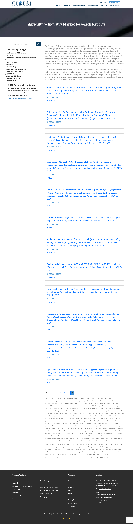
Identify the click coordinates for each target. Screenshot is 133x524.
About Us (71, 481)
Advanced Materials (13, 78)
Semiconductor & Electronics (16, 53)
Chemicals (9, 64)
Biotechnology (11, 67)
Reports (70, 490)
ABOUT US (66, 6)
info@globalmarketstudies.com (106, 494)
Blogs (70, 493)
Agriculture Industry (47, 493)
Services (71, 487)
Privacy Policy (72, 500)
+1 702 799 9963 (105, 489)
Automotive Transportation (49, 487)
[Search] (38, 44)
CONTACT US (114, 6)
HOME (58, 6)
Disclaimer (71, 506)
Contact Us (71, 497)
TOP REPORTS (93, 6)
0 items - (102, 2)
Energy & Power (11, 62)
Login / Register (115, 2)
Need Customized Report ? (17, 98)
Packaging (9, 55)
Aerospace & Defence (13, 76)
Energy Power (17, 499)
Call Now (29, 98)
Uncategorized (11, 80)
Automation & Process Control (16, 71)
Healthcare (10, 60)
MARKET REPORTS (79, 6)
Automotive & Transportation (16, 69)
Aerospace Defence (46, 484)
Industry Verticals (74, 484)
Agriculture (10, 74)
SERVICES (104, 6)
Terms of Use (72, 503)
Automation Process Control (49, 490)
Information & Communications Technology (21, 57)
